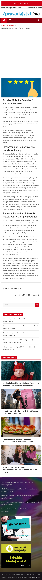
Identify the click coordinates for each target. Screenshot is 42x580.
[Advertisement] (21, 53)
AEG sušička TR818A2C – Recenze (26, 295)
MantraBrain (36, 577)
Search (37, 305)
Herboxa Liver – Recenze (13, 288)
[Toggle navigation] (9, 20)
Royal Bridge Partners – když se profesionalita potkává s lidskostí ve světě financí (20, 469)
